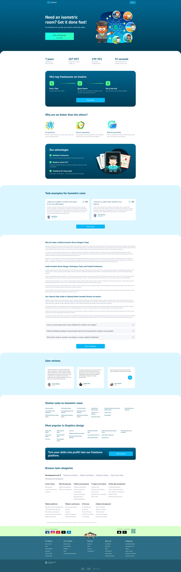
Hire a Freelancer (90, 292)
